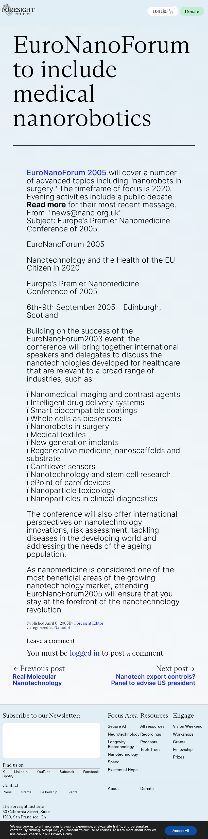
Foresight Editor (88, 623)
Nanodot (62, 627)
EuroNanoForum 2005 (67, 172)
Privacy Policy (61, 834)
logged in (85, 653)
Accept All (180, 830)
